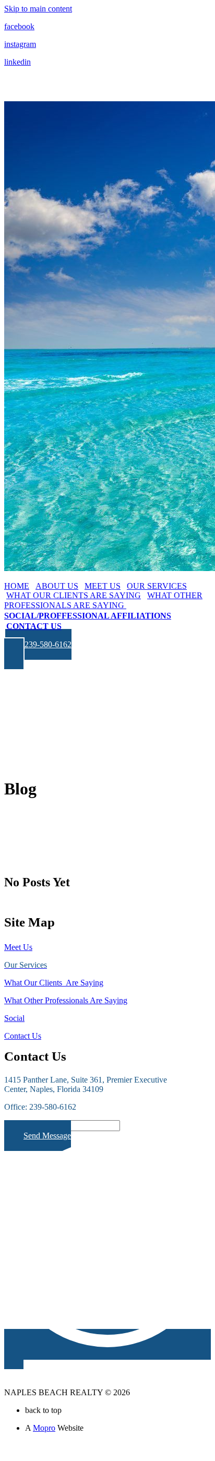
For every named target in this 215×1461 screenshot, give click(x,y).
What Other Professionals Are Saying (65, 1000)
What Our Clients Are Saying (53, 982)
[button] (37, 649)
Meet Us (18, 947)
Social (14, 1018)
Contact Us (22, 1035)
